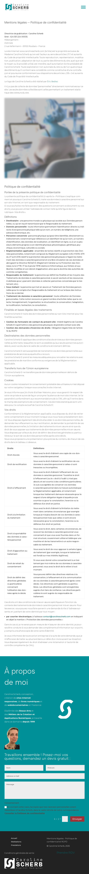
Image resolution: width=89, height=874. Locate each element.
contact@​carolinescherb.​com (57, 617)
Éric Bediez (52, 81)
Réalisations (16, 842)
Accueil (14, 838)
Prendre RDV (66, 852)
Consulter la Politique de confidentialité (25, 813)
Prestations (16, 845)
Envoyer (77, 819)
